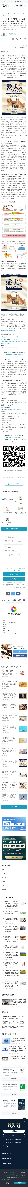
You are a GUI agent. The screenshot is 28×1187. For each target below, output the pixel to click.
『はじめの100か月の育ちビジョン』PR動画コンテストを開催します (17, 1058)
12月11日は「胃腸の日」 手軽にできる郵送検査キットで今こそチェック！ (9, 717)
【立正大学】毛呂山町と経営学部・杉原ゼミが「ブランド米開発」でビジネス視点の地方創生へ (11, 955)
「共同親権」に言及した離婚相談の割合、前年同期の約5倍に (11, 964)
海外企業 (4, 889)
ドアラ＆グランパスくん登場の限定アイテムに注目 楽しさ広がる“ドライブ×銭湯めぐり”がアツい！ (11, 984)
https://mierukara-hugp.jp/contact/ (14, 437)
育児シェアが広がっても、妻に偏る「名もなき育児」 (11, 946)
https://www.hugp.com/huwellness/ (12, 409)
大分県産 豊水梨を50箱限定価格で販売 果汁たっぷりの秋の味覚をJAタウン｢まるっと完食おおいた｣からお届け (12, 974)
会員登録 (14, 1131)
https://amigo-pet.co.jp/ (9, 330)
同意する (20, 1183)
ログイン (14, 579)
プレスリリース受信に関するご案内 (18, 587)
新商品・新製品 (11, 537)
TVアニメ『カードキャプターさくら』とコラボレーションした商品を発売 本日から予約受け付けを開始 (12, 904)
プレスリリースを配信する (13, 1139)
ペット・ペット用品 (12, 541)
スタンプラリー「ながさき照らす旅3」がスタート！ (11, 912)
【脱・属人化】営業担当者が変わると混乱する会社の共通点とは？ (18, 1040)
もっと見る (14, 806)
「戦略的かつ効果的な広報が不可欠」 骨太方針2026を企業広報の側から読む (13, 1017)
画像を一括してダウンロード (14, 529)
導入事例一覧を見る (15, 1006)
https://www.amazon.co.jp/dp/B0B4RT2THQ (12, 347)
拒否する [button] (8, 1183)
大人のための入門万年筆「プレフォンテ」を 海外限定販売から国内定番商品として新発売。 (12, 929)
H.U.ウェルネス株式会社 (20, 47)
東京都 (9, 547)
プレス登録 (14, 574)
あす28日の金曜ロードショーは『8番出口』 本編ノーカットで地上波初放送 (13, 1027)
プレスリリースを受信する (13, 1142)
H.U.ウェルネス (19, 13)
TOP (5, 13)
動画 (3, 885)
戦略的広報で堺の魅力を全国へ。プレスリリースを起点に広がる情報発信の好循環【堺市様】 (18, 1002)
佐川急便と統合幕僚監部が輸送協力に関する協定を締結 (11, 920)
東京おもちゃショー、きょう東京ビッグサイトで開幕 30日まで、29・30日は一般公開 (13, 1022)
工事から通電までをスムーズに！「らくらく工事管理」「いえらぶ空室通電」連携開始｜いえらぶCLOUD (17, 1049)
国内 (17, 5)
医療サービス (10, 13)
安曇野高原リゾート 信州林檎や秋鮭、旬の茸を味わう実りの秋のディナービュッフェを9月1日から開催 (12, 939)
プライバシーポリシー (14, 1172)
